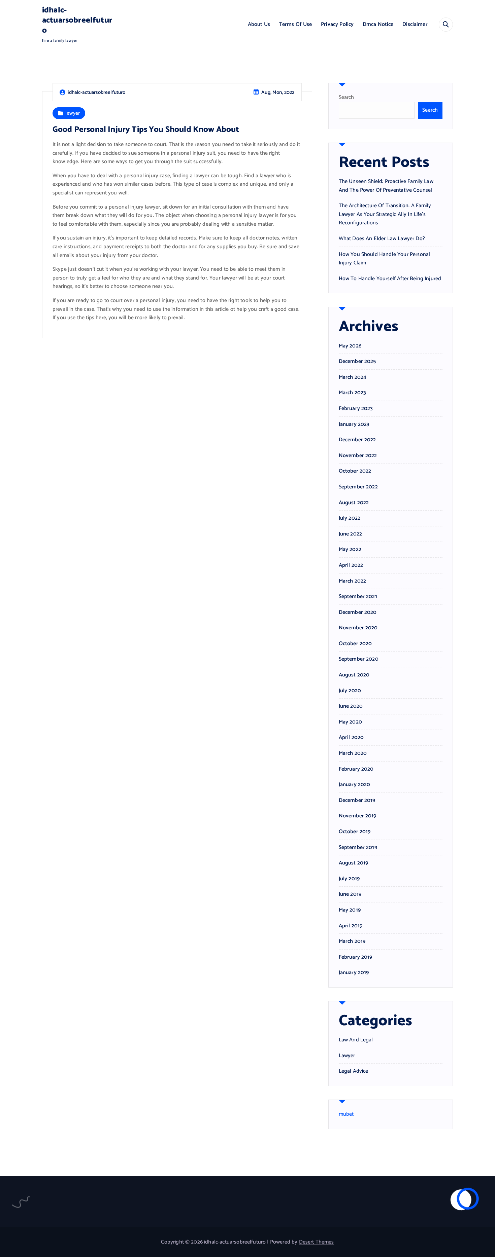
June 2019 (350, 894)
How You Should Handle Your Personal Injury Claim (384, 259)
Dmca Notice (378, 24)
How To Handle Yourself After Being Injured (390, 278)
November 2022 (358, 455)
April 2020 (351, 737)
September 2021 (358, 596)
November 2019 (357, 816)
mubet (346, 1114)
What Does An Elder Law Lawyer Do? (382, 238)
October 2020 (355, 643)
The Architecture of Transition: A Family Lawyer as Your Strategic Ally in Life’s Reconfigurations (385, 214)
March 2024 (353, 377)
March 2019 (352, 941)
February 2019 (355, 957)
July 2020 (350, 691)
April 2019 (351, 926)
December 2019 (357, 800)
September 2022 (358, 487)
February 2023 (356, 408)
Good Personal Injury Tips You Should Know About (146, 129)
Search (346, 97)
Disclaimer (415, 24)
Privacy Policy (337, 24)
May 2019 (350, 910)
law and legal (356, 1040)
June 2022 (350, 534)
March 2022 (352, 581)
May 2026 (350, 346)
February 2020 (356, 769)
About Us (259, 24)
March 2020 (353, 753)
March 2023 (352, 393)
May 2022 (350, 549)
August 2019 (353, 863)
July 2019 (349, 879)
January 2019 (354, 972)
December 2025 (357, 361)
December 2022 (357, 440)
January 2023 (354, 424)
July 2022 (349, 518)
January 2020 (354, 784)
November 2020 (358, 628)
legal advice (353, 1071)
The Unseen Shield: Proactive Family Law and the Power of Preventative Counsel (386, 186)
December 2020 (358, 612)
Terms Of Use (295, 24)
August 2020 (354, 675)
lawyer (72, 113)
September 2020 (358, 659)
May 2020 (350, 722)
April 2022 (351, 565)
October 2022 (355, 471)
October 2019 (355, 831)
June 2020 (351, 706)
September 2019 (358, 847)
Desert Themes (316, 1242)
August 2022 (354, 502)
